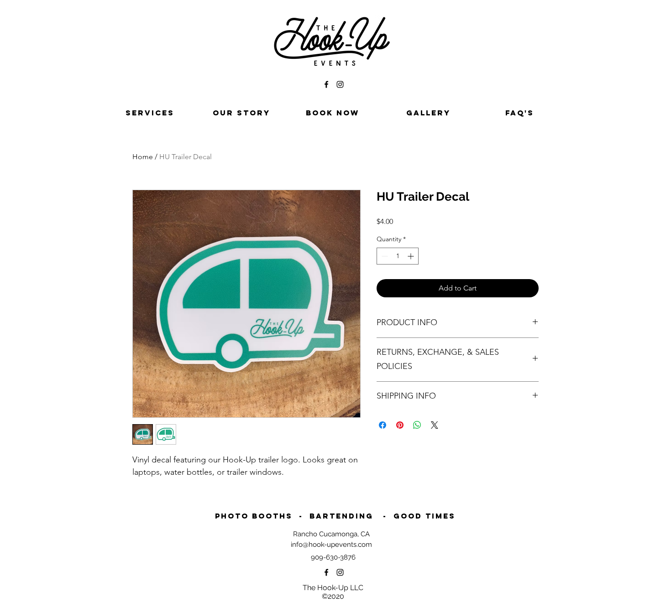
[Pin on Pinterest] (399, 425)
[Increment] (411, 256)
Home (142, 156)
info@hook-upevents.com (331, 544)
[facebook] (326, 84)
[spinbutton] (397, 256)
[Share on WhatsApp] (417, 425)
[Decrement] (383, 256)
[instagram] (340, 84)
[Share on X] (434, 425)
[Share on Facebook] (382, 425)
